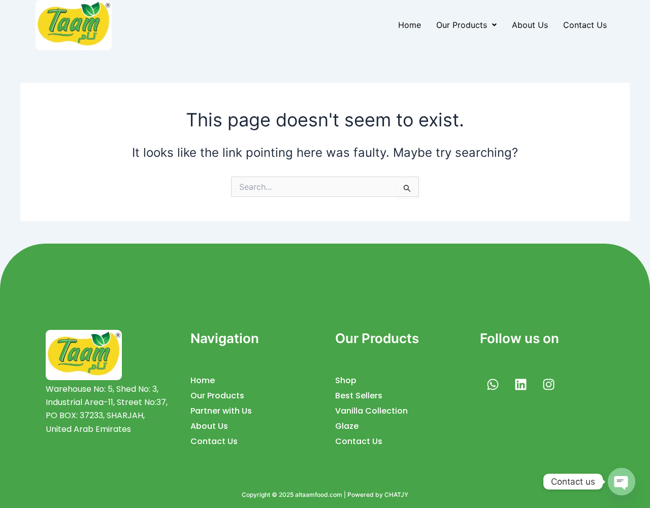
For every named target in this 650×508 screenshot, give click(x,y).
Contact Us (585, 25)
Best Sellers (358, 395)
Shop (345, 380)
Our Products (461, 25)
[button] (466, 25)
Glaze (347, 426)
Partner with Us (221, 411)
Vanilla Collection (371, 411)
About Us (530, 25)
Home (409, 25)
